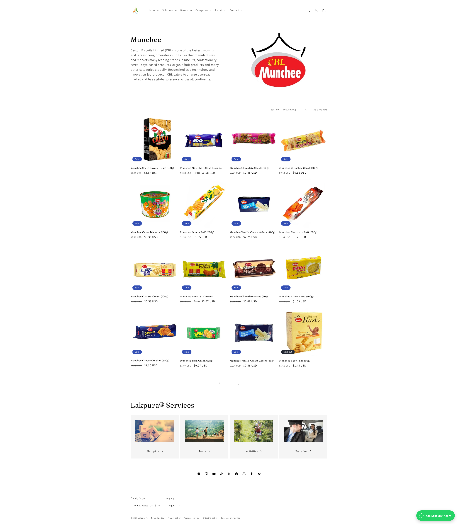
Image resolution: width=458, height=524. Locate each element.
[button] (153, 10)
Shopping (153, 451)
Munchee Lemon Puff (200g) (197, 232)
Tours (202, 451)
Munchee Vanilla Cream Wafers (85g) (252, 360)
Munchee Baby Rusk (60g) (294, 360)
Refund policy (157, 518)
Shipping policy (210, 518)
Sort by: (275, 109)
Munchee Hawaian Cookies (196, 296)
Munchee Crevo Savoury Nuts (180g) (152, 167)
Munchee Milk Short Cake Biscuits (200, 167)
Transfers (302, 451)
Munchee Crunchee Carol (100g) (298, 167)
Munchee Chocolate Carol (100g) (249, 167)
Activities (252, 451)
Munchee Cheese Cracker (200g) (150, 360)
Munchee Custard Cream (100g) (149, 296)
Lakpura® (142, 518)
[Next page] (239, 384)
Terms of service (191, 518)
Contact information (230, 518)
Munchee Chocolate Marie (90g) (249, 296)
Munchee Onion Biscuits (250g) (149, 232)
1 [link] (219, 383)
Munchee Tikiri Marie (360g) (296, 296)
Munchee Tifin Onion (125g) (196, 360)
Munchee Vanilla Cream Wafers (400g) (252, 232)
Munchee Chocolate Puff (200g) (298, 232)
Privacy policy (174, 518)
